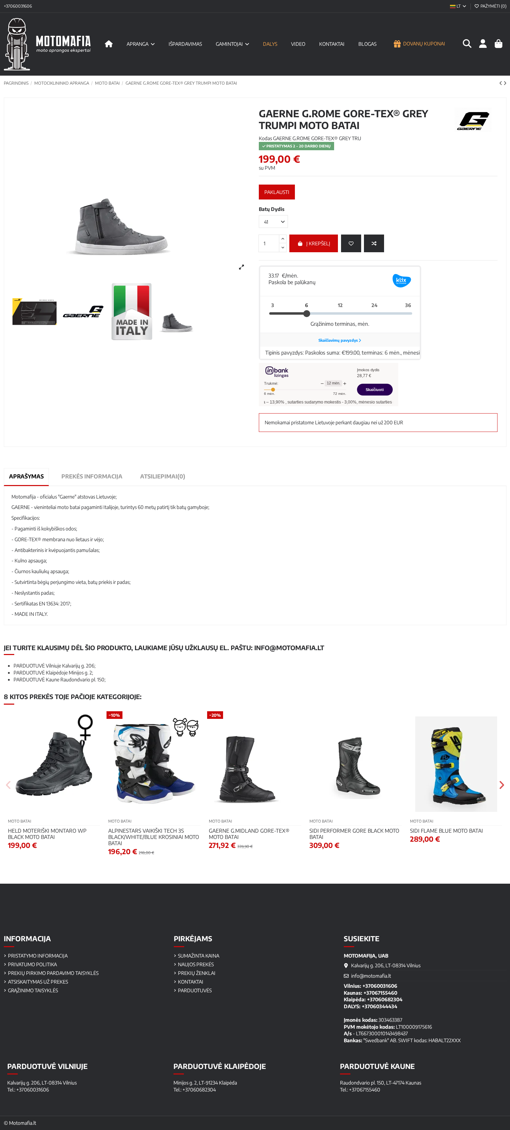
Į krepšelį (318, 243)
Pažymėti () (493, 6)
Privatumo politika (32, 964)
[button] (9, 785)
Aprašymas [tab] (26, 476)
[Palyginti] (374, 243)
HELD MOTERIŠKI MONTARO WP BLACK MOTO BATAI (47, 833)
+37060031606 (18, 6)
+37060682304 (384, 999)
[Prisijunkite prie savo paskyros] (482, 44)
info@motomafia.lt (289, 648)
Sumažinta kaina (198, 956)
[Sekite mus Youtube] (501, 898)
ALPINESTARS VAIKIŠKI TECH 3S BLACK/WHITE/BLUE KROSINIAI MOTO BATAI (153, 836)
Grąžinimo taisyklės (33, 990)
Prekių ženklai (196, 973)
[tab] (162, 476)
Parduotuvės (195, 990)
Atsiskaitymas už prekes (38, 982)
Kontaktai (190, 982)
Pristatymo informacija (38, 956)
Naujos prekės (196, 964)
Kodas (265, 138)
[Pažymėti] (351, 243)
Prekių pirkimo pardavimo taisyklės (53, 973)
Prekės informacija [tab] (91, 476)
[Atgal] (501, 83)
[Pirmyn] (505, 83)
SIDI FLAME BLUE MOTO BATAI (446, 830)
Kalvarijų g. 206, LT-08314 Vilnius (385, 965)
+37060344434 (379, 1006)
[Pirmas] (109, 44)
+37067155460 (380, 993)
